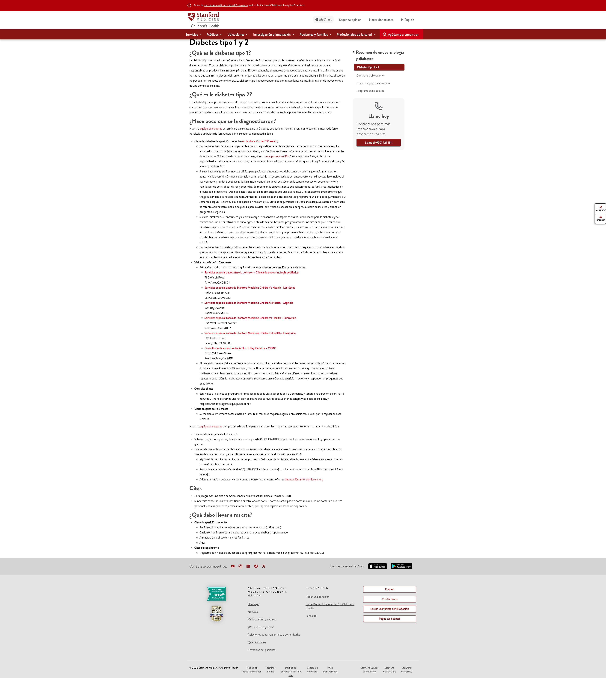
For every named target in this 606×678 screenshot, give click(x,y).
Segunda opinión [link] (350, 20)
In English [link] (407, 20)
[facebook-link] (256, 567)
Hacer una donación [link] (318, 597)
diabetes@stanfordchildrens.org (304, 479)
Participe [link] (311, 616)
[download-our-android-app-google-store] (401, 566)
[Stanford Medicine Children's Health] (203, 19)
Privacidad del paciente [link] (261, 650)
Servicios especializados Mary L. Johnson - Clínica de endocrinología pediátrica (251, 272)
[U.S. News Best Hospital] (216, 614)
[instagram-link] (240, 567)
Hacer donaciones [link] (381, 20)
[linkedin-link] (248, 567)
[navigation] (303, 34)
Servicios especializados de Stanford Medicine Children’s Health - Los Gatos (250, 288)
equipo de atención (277, 156)
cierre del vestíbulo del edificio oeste (226, 5)
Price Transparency (330, 669)
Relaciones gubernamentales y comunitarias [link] (274, 635)
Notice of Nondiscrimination (251, 669)
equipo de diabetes (211, 128)
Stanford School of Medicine (369, 669)
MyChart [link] (325, 19)
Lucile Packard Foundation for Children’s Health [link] (330, 606)
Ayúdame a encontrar (403, 34)
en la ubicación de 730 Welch (259, 141)
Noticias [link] (253, 612)
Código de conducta (312, 669)
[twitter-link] (264, 567)
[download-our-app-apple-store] (377, 566)
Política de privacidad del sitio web (291, 671)
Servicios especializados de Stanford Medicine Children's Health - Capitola (249, 303)
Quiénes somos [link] (257, 642)
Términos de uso (271, 669)
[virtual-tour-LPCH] (233, 567)
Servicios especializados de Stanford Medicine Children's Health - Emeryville (250, 333)
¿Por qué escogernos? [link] (261, 627)
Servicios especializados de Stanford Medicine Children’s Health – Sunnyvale (250, 318)
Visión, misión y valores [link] (262, 619)
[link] (409, 20)
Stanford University (406, 669)
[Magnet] (216, 594)
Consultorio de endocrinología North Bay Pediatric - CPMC (240, 348)
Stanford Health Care (389, 669)
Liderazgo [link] (253, 604)
